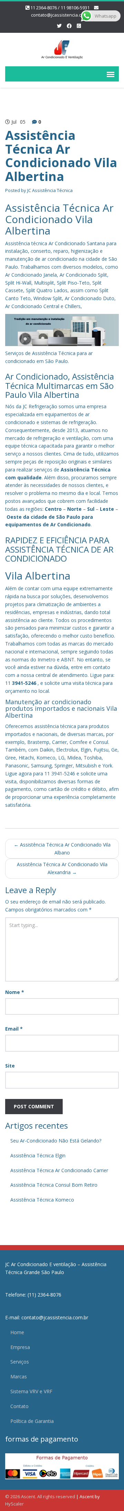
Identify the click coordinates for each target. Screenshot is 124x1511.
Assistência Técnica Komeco (42, 1199)
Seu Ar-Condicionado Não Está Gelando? (55, 1140)
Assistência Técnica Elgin (37, 1155)
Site (10, 1065)
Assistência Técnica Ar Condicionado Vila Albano (62, 848)
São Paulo (68, 517)
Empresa (20, 1347)
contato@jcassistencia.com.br (62, 15)
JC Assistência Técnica (50, 190)
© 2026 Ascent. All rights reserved (40, 1496)
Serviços (19, 1361)
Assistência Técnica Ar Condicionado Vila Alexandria (62, 868)
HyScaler (14, 1504)
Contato (19, 1406)
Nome (14, 992)
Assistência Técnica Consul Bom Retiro (53, 1185)
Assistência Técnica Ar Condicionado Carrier (59, 1170)
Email (14, 1028)
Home (17, 1332)
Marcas (18, 1376)
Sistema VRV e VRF (31, 1391)
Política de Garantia (32, 1421)
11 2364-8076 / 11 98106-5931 (60, 7)
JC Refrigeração (40, 406)
